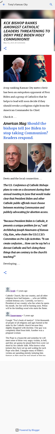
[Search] (51, 4)
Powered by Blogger (29, 430)
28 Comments (20, 43)
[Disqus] (27, 321)
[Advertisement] (27, 394)
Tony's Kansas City (18, 4)
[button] (5, 48)
